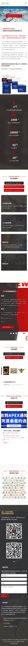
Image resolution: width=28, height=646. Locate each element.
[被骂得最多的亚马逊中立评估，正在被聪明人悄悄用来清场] (14, 419)
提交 (4, 596)
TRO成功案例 (13, 354)
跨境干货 (13, 403)
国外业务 (13, 183)
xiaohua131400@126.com (15, 68)
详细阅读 (5, 442)
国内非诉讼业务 (13, 186)
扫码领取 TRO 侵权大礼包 (13, 16)
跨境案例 (12, 357)
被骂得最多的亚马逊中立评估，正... (13, 431)
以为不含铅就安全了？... (11, 382)
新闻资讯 (13, 406)
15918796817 (4, 68)
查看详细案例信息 (6, 327)
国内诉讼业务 (12, 190)
